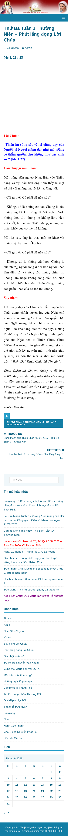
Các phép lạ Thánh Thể (18, 687)
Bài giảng (9, 712)
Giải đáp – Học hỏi (15, 700)
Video (7, 637)
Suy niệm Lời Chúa (15, 643)
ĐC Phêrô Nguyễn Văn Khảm (21, 662)
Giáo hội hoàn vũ (14, 656)
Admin (28, 47)
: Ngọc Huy (42, 827)
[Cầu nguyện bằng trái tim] (34, 11)
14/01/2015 (13, 47)
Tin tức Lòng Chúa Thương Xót (22, 694)
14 (42, 784)
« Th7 (7, 812)
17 (8, 791)
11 (16, 784)
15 (51, 784)
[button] (63, 17)
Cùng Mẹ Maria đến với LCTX (21, 668)
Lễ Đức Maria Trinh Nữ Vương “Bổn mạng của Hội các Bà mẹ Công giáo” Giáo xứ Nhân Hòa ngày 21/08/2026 (34, 520)
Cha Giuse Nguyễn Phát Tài (20, 731)
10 (8, 784)
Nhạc (7, 719)
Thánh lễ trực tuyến (15, 706)
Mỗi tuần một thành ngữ (18, 675)
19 (25, 791)
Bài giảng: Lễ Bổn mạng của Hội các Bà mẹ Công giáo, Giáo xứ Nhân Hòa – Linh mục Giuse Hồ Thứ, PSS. (33, 505)
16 (59, 784)
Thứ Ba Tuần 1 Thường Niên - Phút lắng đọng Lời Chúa (31, 423)
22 (51, 791)
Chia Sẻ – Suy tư (14, 631)
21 (42, 791)
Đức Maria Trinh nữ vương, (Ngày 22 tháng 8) (31, 589)
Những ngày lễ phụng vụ (18, 681)
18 (16, 791)
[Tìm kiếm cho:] (34, 480)
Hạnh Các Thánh (14, 725)
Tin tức (8, 618)
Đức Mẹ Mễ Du (13, 738)
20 (34, 791)
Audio (7, 624)
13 (34, 784)
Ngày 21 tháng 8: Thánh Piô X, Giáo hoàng (29, 551)
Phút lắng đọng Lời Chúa (19, 649)
